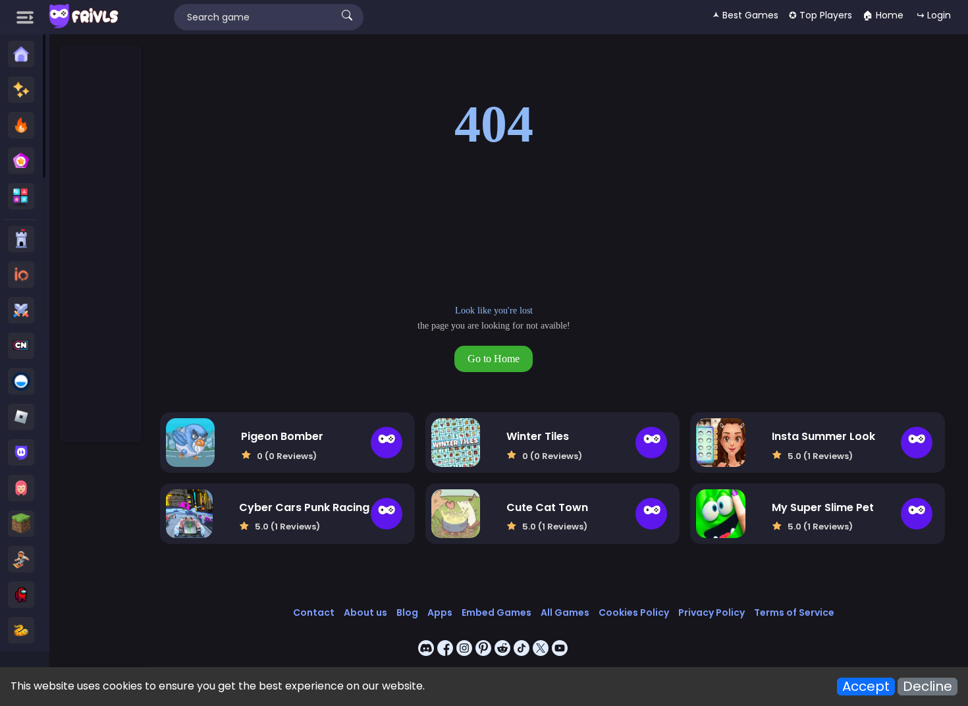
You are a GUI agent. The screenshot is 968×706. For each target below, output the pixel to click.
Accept (866, 686)
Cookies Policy (634, 612)
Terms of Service (794, 612)
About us (365, 612)
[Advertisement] (101, 244)
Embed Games (496, 612)
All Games (565, 612)
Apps (439, 612)
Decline (927, 686)
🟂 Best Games (745, 15)
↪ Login (934, 15)
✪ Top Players (820, 15)
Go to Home (494, 358)
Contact (314, 612)
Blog (407, 612)
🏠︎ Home (883, 15)
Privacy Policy (711, 612)
